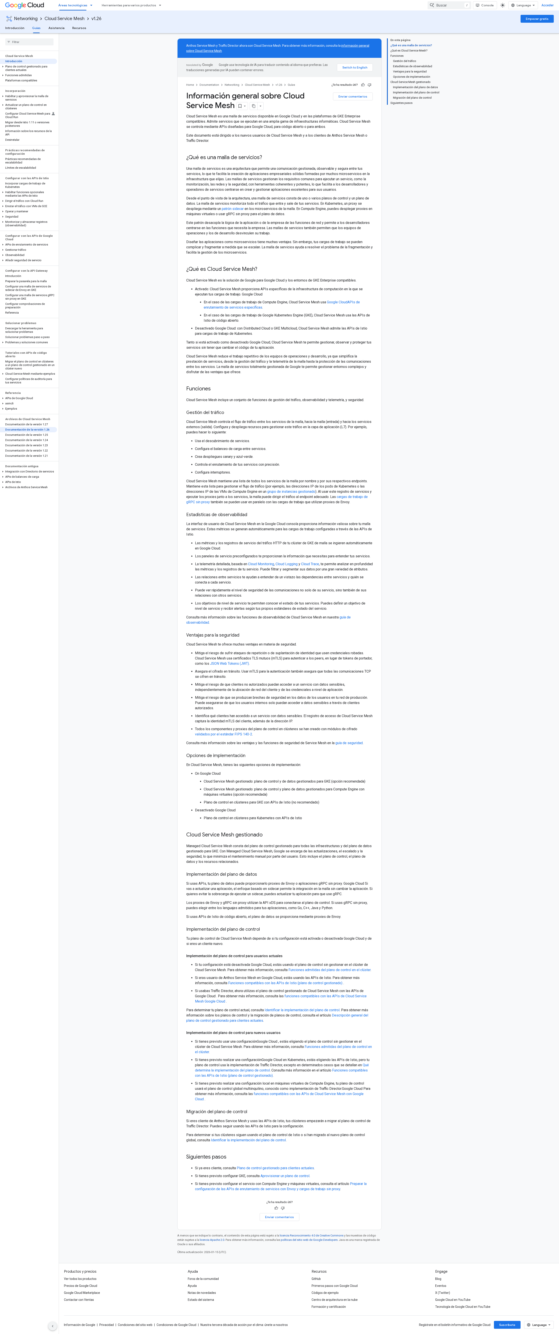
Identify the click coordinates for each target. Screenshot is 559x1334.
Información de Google (79, 1325)
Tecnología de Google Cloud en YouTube (462, 1306)
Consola (487, 5)
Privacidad (106, 1325)
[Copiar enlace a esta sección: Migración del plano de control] (251, 1112)
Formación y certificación (329, 1306)
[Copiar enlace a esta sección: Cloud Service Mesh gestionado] (267, 835)
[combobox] (449, 5)
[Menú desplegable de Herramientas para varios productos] (161, 5)
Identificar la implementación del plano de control (302, 1010)
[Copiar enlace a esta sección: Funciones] (215, 389)
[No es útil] (369, 85)
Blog (438, 1279)
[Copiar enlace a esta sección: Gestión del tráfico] (228, 412)
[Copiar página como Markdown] (254, 106)
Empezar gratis (537, 19)
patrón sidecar (233, 209)
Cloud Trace (310, 564)
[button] (28, 68)
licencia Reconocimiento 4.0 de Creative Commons (311, 1235)
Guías (36, 28)
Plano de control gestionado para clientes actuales (275, 1168)
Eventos (440, 1286)
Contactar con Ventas (79, 1299)
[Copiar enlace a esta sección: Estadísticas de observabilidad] (251, 515)
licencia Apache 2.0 (212, 1239)
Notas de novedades (202, 1293)
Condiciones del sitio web (135, 1325)
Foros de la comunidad (203, 1279)
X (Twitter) (442, 1293)
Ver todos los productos (80, 1279)
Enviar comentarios (352, 96)
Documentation (209, 84)
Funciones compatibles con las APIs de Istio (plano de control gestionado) (285, 983)
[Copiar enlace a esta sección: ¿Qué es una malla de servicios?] (266, 157)
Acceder (548, 5)
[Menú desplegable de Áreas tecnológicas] (92, 5)
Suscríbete (507, 1325)
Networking (26, 18)
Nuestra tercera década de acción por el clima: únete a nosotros (244, 1325)
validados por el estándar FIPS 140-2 (223, 734)
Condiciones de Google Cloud (176, 1325)
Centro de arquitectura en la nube (335, 1299)
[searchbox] (29, 41)
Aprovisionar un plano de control (285, 1176)
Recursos (79, 28)
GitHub (316, 1279)
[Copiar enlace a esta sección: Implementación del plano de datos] (261, 874)
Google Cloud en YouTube (453, 1299)
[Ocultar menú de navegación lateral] (52, 1326)
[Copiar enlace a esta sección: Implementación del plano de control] (264, 929)
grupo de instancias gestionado (291, 491)
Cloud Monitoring (261, 564)
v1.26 (96, 18)
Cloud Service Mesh (65, 18)
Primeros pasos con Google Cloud (335, 1286)
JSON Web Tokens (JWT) (229, 663)
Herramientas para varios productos (129, 5)
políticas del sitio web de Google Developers (309, 1239)
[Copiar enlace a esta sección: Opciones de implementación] (249, 756)
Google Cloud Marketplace (82, 1293)
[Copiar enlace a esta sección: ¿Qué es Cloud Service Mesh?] (261, 269)
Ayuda (192, 1286)
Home (190, 84)
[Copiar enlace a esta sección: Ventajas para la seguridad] (243, 635)
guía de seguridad (349, 743)
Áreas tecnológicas (72, 5)
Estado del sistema (201, 1299)
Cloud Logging (287, 564)
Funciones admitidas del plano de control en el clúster (329, 970)
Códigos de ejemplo (325, 1293)
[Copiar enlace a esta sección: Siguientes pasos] (230, 1157)
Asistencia (56, 28)
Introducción (14, 28)
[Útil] (363, 85)
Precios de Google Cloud (80, 1286)
